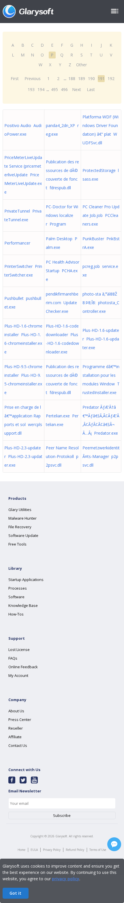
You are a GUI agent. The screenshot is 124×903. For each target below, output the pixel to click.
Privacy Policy (52, 850)
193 (31, 89)
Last (91, 89)
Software (16, 596)
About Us (16, 710)
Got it (15, 893)
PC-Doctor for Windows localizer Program (62, 215)
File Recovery (19, 526)
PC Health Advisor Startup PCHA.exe (62, 270)
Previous (33, 78)
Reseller (15, 728)
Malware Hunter (22, 518)
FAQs (12, 658)
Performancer (18, 243)
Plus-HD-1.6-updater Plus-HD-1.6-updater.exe (100, 338)
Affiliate (15, 736)
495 (54, 89)
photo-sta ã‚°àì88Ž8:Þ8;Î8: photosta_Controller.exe (100, 302)
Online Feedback (23, 666)
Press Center (19, 719)
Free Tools (17, 544)
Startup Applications (26, 579)
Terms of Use (97, 850)
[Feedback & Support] (114, 844)
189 (81, 78)
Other (81, 64)
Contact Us (17, 745)
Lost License (19, 649)
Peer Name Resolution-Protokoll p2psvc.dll (62, 456)
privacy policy (65, 878)
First (15, 78)
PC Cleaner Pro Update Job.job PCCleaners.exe (100, 215)
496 (64, 89)
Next (76, 89)
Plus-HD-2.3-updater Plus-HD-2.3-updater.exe (23, 456)
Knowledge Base (23, 605)
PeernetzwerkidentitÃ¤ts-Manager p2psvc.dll (101, 456)
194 (40, 89)
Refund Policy (75, 850)
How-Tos (16, 614)
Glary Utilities (19, 509)
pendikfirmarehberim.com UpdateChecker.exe (62, 302)
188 (71, 78)
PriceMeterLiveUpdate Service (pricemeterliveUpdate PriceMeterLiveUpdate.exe (23, 175)
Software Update (23, 535)
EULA (34, 850)
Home (21, 850)
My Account (18, 675)
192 (111, 78)
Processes (17, 588)
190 (91, 78)
